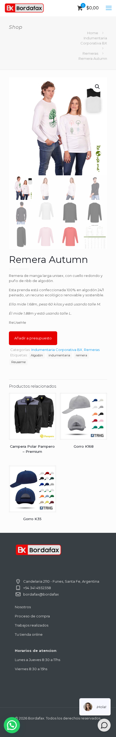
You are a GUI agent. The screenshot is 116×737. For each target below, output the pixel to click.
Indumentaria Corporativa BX (56, 349)
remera (81, 355)
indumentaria (59, 355)
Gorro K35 (32, 519)
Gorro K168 (84, 446)
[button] (97, 86)
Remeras (90, 53)
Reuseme (18, 362)
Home (92, 33)
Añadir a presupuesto (33, 338)
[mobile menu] (108, 8)
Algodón (37, 355)
